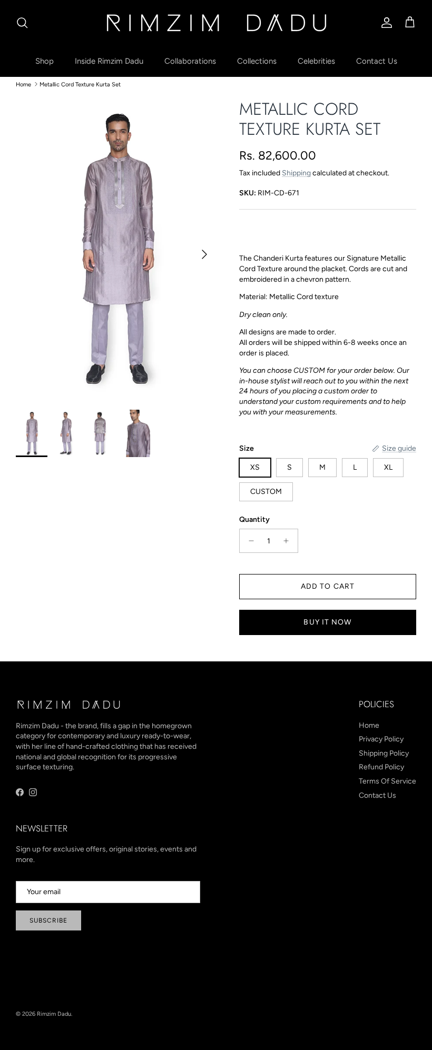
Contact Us (376, 61)
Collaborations (190, 61)
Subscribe (48, 920)
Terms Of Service (387, 781)
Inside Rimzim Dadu (109, 61)
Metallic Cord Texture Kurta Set (80, 84)
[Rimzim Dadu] (216, 23)
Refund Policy (381, 766)
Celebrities (316, 61)
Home (23, 84)
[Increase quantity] (289, 540)
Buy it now (327, 622)
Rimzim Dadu (54, 1014)
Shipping (296, 173)
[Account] (384, 22)
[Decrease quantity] (248, 540)
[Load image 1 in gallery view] (116, 249)
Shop (44, 61)
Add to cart (328, 586)
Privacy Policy (381, 739)
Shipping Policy (384, 753)
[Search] (22, 22)
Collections (257, 61)
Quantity (254, 519)
